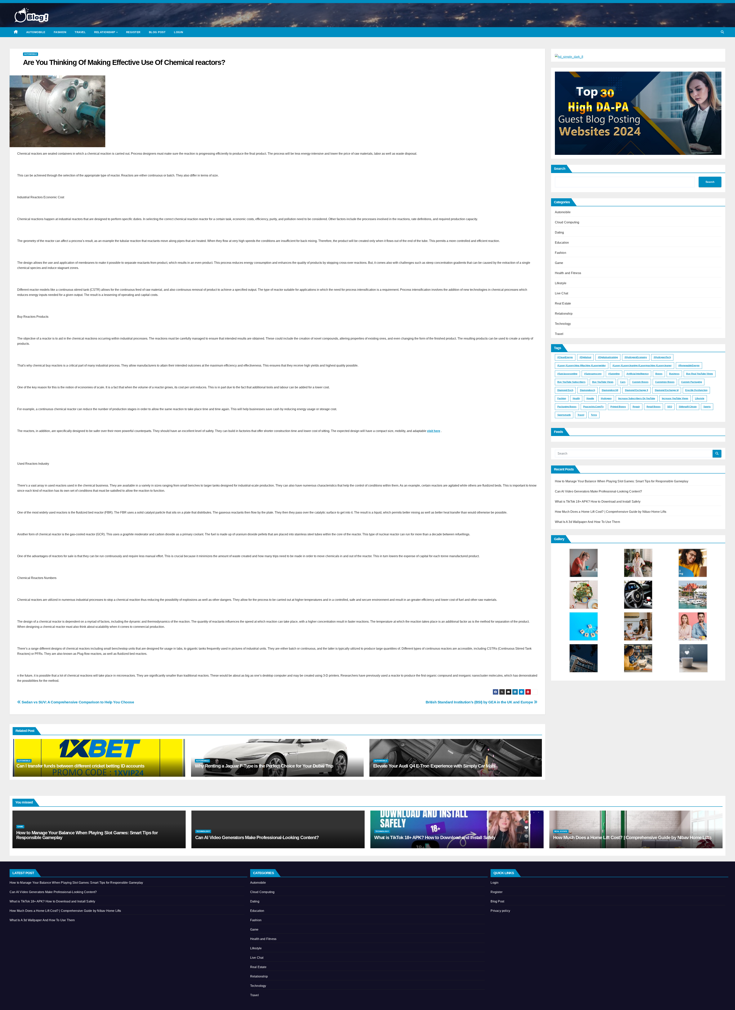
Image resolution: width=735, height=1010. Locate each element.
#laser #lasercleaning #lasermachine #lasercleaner (642, 365)
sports (707, 406)
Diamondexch (587, 390)
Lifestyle (561, 283)
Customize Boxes (665, 382)
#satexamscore (593, 373)
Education (562, 242)
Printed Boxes (618, 406)
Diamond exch (565, 390)
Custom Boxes (640, 382)
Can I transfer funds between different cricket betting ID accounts (80, 765)
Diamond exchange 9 (636, 390)
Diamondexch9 (610, 390)
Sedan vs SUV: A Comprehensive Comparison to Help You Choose (77, 702)
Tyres (594, 415)
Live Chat (561, 293)
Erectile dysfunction (696, 390)
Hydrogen (606, 398)
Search (559, 169)
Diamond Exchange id (667, 390)
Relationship (105, 32)
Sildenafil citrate (688, 406)
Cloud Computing (567, 222)
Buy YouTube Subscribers (571, 382)
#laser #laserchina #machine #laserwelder (581, 365)
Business (674, 373)
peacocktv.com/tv (593, 406)
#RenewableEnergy (689, 365)
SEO (669, 406)
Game (559, 263)
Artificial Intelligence (637, 373)
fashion (561, 398)
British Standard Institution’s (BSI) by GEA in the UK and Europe (480, 702)
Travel (80, 32)
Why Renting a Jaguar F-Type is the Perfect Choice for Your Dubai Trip (264, 765)
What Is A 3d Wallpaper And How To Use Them (587, 521)
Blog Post (157, 32)
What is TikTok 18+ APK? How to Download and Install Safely (598, 501)
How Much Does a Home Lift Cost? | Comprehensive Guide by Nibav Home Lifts (610, 511)
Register (133, 32)
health (576, 398)
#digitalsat (585, 357)
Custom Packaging (691, 382)
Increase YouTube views (675, 398)
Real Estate (563, 303)
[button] (722, 32)
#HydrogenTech (662, 357)
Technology (563, 323)
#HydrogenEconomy (636, 357)
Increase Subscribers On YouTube (636, 398)
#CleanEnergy (565, 357)
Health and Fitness (568, 273)
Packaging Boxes (567, 406)
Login (178, 32)
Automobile (35, 32)
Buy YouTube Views (602, 382)
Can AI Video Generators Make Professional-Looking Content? (598, 491)
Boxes (658, 373)
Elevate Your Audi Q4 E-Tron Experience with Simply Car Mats (434, 765)
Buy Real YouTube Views (699, 373)
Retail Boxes (654, 406)
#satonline (614, 373)
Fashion (60, 32)
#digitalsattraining (608, 357)
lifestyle (699, 398)
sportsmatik (564, 415)
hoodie (590, 398)
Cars (623, 382)
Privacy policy (500, 910)
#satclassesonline (567, 373)
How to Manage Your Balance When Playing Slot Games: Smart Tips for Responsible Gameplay (621, 481)
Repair (636, 406)
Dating (559, 232)
